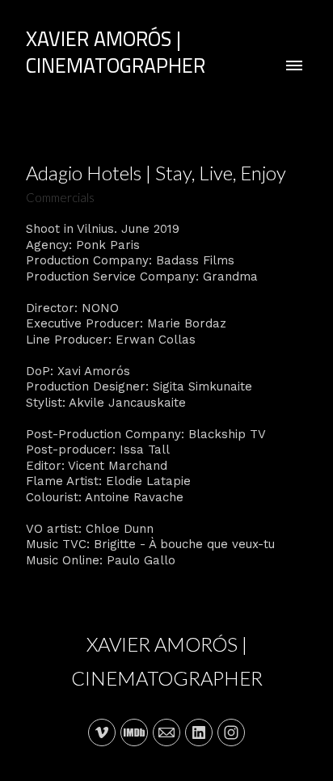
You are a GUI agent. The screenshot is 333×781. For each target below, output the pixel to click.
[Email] (166, 732)
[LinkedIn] (199, 732)
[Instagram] (231, 732)
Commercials (60, 197)
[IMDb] (134, 732)
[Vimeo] (102, 732)
